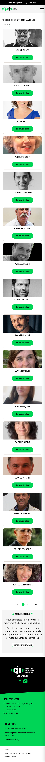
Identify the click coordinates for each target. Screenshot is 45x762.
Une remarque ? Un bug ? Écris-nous (23, 2)
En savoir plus (22, 57)
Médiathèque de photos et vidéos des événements (19, 734)
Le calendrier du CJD (12, 739)
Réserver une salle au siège (15, 728)
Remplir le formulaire (22, 645)
